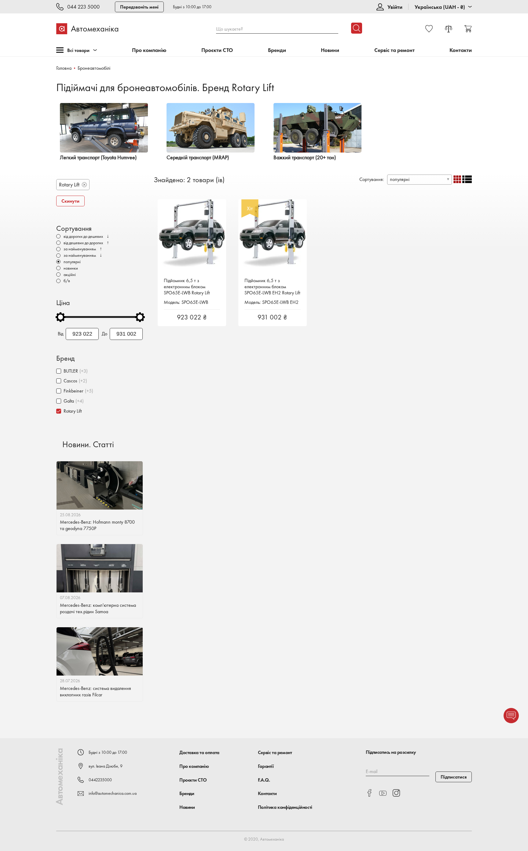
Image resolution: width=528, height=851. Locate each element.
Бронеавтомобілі (94, 68)
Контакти (460, 50)
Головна (64, 68)
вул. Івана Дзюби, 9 (106, 766)
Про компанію (149, 50)
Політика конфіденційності (285, 807)
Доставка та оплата (199, 752)
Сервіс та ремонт (394, 50)
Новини (330, 50)
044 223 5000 (83, 7)
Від (60, 334)
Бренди (277, 50)
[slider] (60, 317)
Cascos (70, 381)
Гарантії (266, 766)
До (104, 334)
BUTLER (71, 371)
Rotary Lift (73, 411)
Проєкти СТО (217, 50)
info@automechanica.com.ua (113, 793)
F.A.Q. (264, 780)
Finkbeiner (73, 391)
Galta (69, 401)
